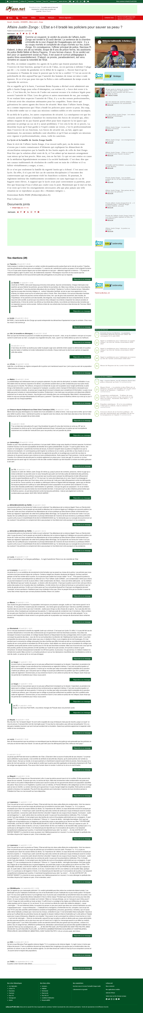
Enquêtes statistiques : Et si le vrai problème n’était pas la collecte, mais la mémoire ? (116, 404)
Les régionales (14, 1)
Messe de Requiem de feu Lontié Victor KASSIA (117, 365)
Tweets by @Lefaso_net (102, 293)
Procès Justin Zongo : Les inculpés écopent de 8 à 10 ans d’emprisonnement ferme (120, 179)
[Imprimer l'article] (36, 34)
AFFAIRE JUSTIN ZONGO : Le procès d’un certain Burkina (121, 165)
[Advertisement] (99, 9)
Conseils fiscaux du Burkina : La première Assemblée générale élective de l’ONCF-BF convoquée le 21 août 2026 (115, 334)
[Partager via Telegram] (33, 34)
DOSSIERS (24, 22)
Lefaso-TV (23, 1)
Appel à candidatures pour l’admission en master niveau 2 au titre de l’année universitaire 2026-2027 (117, 350)
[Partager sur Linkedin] (26, 34)
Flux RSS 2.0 (45, 995)
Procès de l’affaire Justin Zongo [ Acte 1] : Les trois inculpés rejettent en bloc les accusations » (120, 217)
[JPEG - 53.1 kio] (14, 39)
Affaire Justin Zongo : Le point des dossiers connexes (118, 127)
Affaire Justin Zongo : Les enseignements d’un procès (120, 140)
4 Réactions (112, 95)
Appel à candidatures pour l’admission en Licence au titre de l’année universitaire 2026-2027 (118, 357)
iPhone (113, 993)
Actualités (16, 22)
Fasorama (31, 1)
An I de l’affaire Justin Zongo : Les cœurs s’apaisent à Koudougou (120, 115)
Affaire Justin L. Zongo (36, 22)
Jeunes (11, 1000)
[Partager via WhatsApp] (30, 34)
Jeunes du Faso (63, 1)
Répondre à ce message (82, 279)
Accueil (9, 22)
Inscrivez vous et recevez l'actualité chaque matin (87, 986)
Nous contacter (110, 986)
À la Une (24, 18)
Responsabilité (46, 1000)
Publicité (44, 988)
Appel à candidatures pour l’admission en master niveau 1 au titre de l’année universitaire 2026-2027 (117, 342)
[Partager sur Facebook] (20, 34)
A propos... (45, 986)
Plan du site (45, 993)
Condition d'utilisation (48, 998)
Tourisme (38, 1)
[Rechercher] (17, 18)
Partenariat (45, 991)
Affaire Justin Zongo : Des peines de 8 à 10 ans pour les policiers (120, 191)
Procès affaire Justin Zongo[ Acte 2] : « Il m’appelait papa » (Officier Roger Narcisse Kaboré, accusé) (120, 204)
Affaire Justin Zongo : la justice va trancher (118, 229)
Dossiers (42, 18)
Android (108, 993)
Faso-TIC (45, 1)
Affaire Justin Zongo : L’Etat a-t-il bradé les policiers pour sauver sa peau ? (120, 153)
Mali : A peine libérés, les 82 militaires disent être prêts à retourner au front (117, 381)
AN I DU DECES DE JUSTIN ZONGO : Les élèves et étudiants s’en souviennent (120, 102)
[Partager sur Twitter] (23, 34)
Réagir (110, 105)
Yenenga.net (53, 1)
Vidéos (33, 18)
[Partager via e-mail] (17, 34)
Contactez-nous (109, 18)
